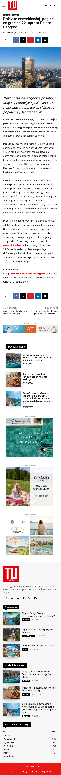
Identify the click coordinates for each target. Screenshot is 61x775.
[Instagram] (41, 5)
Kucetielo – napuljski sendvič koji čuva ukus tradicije (34, 377)
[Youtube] (55, 5)
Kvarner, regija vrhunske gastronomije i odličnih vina (46, 312)
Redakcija (11, 32)
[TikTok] (23, 598)
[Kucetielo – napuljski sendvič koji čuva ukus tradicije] (13, 379)
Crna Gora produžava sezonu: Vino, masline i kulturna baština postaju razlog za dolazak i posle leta (36, 398)
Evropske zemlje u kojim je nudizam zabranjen (15, 312)
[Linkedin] (46, 5)
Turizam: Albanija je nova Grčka (38, 645)
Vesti (16, 15)
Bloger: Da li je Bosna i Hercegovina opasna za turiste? (38, 614)
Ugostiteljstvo (28, 636)
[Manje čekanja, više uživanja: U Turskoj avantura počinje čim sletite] (13, 360)
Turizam (8, 15)
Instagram (39, 273)
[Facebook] (37, 5)
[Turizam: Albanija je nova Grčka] (11, 650)
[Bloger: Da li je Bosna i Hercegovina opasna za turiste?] (11, 618)
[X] (50, 5)
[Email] (45, 40)
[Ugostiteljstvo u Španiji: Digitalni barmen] (11, 634)
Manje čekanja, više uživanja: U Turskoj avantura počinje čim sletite (37, 358)
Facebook (26, 273)
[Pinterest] (30, 40)
